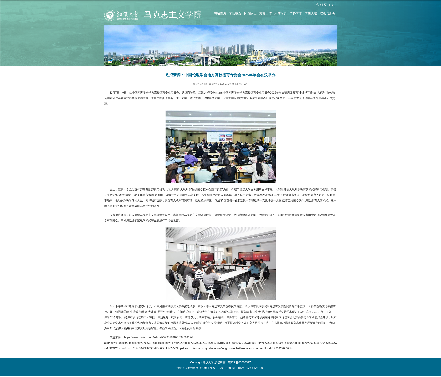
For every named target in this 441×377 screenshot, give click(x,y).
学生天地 (311, 13)
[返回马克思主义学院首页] (124, 19)
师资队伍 (250, 13)
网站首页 (220, 13)
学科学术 (296, 13)
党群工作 (265, 13)
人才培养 (280, 13)
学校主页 (321, 4)
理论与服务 (327, 13)
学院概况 (235, 13)
